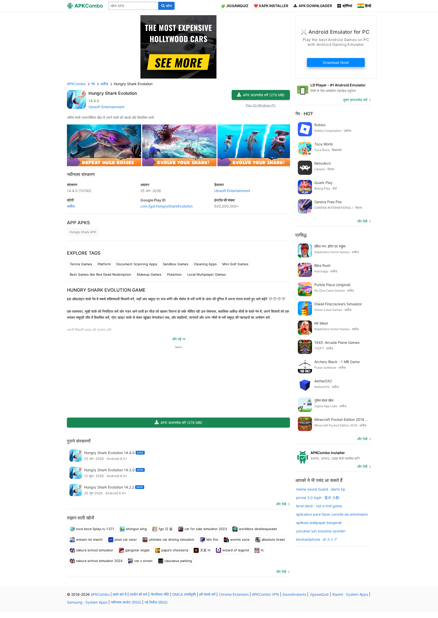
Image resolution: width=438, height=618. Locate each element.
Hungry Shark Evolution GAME (106, 290)
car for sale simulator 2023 (206, 529)
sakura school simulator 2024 (99, 561)
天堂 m (205, 550)
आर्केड (71, 206)
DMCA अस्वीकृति (184, 594)
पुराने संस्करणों (78, 441)
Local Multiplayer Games (206, 274)
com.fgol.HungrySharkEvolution (166, 206)
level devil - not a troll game (319, 506)
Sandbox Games (175, 264)
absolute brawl (273, 539)
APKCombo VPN (265, 594)
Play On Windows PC (261, 105)
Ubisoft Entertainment (106, 107)
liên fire (212, 539)
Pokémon (174, 274)
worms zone (240, 539)
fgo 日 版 (166, 529)
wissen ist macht (89, 539)
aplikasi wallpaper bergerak (319, 522)
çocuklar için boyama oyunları (320, 531)
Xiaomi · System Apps (350, 594)
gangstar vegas (137, 550)
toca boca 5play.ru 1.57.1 (95, 529)
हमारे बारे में (119, 594)
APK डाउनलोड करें (264, 95)
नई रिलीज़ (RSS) (156, 602)
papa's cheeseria (174, 550)
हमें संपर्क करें (207, 594)
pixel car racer (126, 539)
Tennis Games (81, 264)
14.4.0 (79, 191)
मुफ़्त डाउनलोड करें (355, 100)
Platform (104, 264)
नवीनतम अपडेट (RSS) (126, 602)
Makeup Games (149, 274)
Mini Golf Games (235, 264)
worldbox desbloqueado (258, 529)
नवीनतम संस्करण (81, 174)
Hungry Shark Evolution (112, 93)
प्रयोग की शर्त (138, 594)
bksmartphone (308, 539)
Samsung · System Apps (87, 602)
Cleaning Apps (205, 264)
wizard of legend (235, 550)
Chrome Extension (234, 594)
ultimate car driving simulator (171, 539)
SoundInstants (294, 594)
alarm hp (338, 489)
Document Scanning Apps (136, 264)
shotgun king (136, 529)
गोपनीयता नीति (160, 594)
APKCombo (76, 84)
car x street (143, 561)
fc (262, 550)
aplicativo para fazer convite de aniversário (332, 514)
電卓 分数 (331, 497)
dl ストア (330, 539)
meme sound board (312, 489)
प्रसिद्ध (300, 235)
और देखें (281, 504)
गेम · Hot (304, 113)
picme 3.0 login (309, 497)
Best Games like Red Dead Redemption (100, 274)
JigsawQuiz (319, 594)
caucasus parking (178, 561)
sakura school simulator (94, 550)
